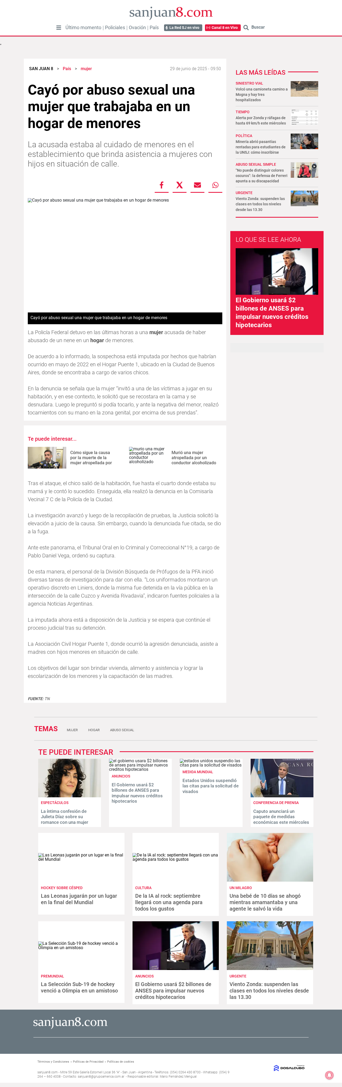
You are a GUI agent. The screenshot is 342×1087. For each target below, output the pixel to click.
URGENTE (244, 193)
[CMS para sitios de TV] (274, 1068)
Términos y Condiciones (53, 1061)
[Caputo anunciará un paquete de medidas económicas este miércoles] (282, 795)
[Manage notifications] (329, 1075)
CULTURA (143, 888)
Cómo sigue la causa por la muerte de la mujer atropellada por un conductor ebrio (91, 460)
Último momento (83, 27)
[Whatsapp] (215, 185)
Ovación (137, 27)
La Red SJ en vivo (184, 27)
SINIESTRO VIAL (249, 83)
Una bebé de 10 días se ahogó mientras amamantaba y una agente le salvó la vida (265, 902)
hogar (94, 730)
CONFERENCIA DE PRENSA (276, 803)
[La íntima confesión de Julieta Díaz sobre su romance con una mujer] (69, 795)
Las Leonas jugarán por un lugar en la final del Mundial (79, 899)
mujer (72, 730)
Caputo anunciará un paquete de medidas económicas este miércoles (281, 817)
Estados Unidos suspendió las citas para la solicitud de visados (210, 786)
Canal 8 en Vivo (225, 27)
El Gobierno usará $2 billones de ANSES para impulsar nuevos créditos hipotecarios (137, 793)
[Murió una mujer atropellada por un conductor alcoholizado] (148, 458)
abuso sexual (122, 730)
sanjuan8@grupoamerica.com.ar (101, 1076)
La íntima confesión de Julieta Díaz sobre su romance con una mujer (64, 817)
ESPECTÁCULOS (54, 803)
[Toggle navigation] (59, 28)
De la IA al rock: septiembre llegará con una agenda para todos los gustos (169, 902)
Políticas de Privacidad (88, 1061)
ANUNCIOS (121, 776)
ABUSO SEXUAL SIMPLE (256, 164)
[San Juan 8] (70, 1028)
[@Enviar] (197, 185)
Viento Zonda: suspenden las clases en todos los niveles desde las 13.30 (260, 204)
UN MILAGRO (241, 888)
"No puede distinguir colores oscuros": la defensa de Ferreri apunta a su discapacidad (261, 175)
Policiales (115, 27)
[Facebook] (161, 185)
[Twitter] (179, 185)
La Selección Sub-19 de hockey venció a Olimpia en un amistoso (79, 987)
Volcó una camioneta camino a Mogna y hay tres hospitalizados (262, 94)
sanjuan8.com (47, 1072)
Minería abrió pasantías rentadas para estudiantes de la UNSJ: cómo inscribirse (261, 146)
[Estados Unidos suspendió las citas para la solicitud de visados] (211, 765)
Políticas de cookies (120, 1061)
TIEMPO (243, 112)
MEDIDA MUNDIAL (197, 772)
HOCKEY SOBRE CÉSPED (62, 888)
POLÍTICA (244, 136)
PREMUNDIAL (52, 976)
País (154, 27)
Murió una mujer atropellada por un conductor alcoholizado (194, 457)
